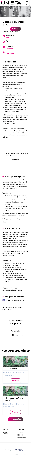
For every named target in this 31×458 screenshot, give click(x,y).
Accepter (15, 160)
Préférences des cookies (21, 438)
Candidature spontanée (6, 433)
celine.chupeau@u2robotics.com (12, 290)
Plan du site (20, 432)
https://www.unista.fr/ (11, 123)
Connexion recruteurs (20, 435)
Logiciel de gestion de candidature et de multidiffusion (15, 454)
